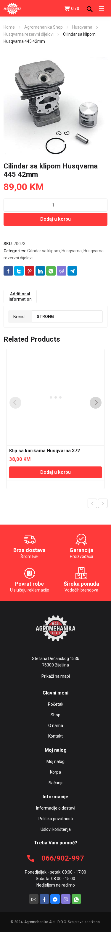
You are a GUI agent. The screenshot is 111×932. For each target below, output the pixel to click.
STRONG (45, 316)
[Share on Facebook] (8, 271)
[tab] (20, 296)
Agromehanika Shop (43, 27)
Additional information (20, 296)
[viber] (65, 899)
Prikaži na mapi (55, 676)
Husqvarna (82, 27)
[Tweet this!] (19, 271)
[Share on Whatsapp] (51, 271)
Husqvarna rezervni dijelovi (29, 34)
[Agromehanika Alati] (12, 8)
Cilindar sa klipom (43, 250)
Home (9, 27)
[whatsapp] (76, 899)
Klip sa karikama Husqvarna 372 (44, 450)
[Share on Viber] (61, 271)
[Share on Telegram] (72, 271)
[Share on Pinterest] (29, 271)
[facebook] (44, 899)
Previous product (92, 503)
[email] (33, 899)
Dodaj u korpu (55, 219)
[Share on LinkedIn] (40, 271)
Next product (102, 503)
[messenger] (55, 899)
